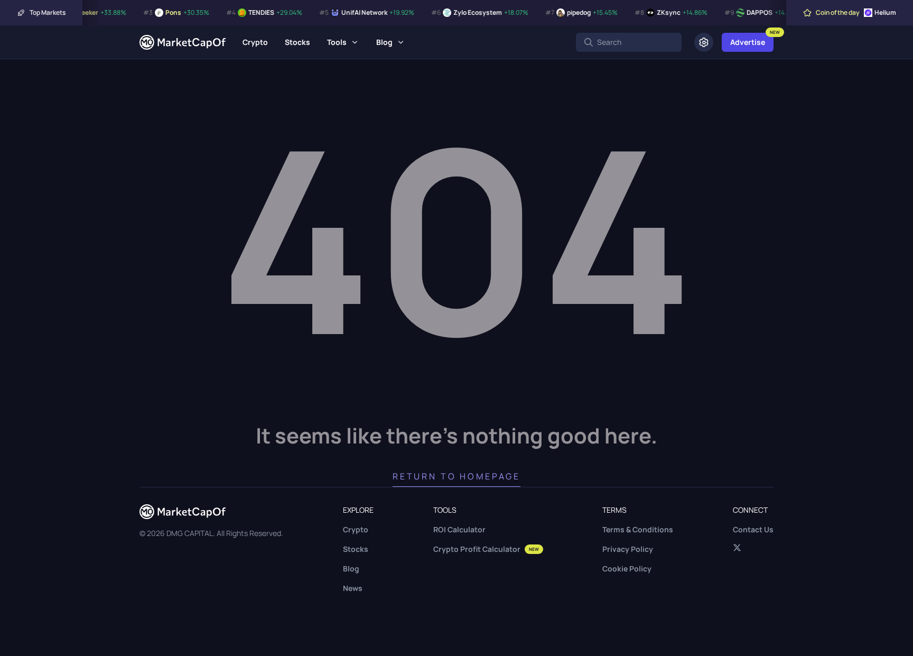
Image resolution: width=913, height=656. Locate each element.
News (352, 588)
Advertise (747, 42)
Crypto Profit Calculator (486, 549)
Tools (337, 42)
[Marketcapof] (182, 42)
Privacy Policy (627, 549)
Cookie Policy (626, 568)
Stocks (297, 42)
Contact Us (753, 529)
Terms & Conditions (637, 529)
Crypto (255, 42)
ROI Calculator (459, 529)
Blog (384, 42)
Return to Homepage (456, 476)
